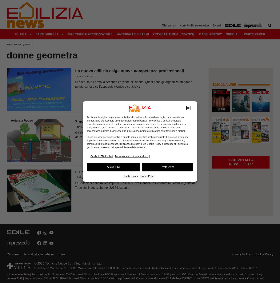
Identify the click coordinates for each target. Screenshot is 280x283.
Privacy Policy (147, 176)
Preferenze (167, 167)
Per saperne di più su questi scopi (132, 156)
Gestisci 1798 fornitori (101, 156)
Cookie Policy (131, 176)
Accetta (113, 167)
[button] (188, 108)
